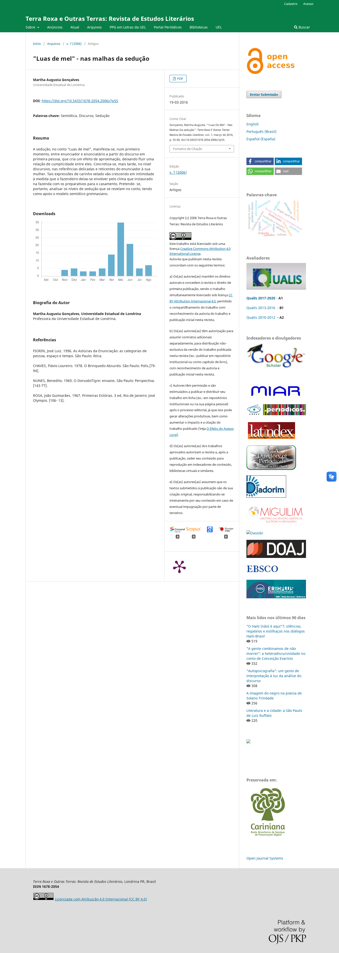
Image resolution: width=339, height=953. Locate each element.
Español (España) (260, 139)
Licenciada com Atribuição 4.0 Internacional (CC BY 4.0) (101, 899)
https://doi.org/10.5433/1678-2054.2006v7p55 (80, 100)
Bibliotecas (199, 27)
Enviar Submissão (264, 94)
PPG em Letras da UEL (128, 27)
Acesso (308, 3)
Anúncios (55, 27)
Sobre (31, 27)
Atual (74, 27)
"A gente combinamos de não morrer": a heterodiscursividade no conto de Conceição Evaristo (275, 653)
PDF (179, 78)
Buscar (304, 27)
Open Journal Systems (264, 858)
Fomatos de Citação (187, 148)
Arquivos (94, 27)
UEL (219, 27)
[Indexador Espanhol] (275, 397)
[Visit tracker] (248, 742)
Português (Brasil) (261, 131)
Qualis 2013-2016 (260, 307)
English (252, 124)
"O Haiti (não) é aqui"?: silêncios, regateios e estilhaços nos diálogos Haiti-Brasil (275, 631)
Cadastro (291, 3)
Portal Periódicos (168, 27)
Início (37, 43)
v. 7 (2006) (74, 43)
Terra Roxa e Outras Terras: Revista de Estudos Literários (110, 18)
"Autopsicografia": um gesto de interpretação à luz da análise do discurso (273, 675)
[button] (260, 161)
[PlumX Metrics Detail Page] (179, 566)
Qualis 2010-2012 (260, 317)
